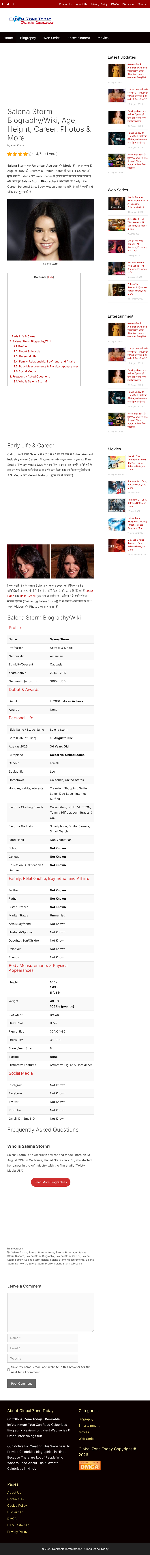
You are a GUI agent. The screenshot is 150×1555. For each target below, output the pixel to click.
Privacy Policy (99, 4)
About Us (81, 4)
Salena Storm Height (36, 1259)
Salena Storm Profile (41, 1263)
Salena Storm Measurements (67, 1259)
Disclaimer (128, 4)
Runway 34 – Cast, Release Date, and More (137, 484)
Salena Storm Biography (40, 1256)
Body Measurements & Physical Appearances (46, 366)
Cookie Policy (17, 1505)
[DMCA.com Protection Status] (90, 1469)
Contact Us (65, 4)
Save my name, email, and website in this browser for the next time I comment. (51, 1369)
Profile (20, 346)
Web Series (51, 38)
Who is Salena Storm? (30, 381)
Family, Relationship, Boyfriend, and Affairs (44, 361)
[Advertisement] (50, 72)
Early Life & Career (23, 336)
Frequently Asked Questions (29, 376)
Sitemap (143, 4)
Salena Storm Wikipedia (68, 1263)
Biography (28, 38)
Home (8, 38)
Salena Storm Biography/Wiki (30, 341)
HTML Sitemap (18, 1525)
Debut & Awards (27, 351)
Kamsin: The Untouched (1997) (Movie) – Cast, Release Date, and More (137, 463)
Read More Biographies (51, 1182)
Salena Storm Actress (41, 1252)
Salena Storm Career (68, 1256)
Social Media (25, 371)
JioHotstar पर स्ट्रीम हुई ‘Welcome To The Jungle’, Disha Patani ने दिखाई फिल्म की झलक (138, 161)
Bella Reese (28, 596)
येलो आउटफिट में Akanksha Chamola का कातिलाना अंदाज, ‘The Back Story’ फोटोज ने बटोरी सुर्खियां (137, 71)
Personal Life (25, 356)
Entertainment (79, 38)
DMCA (115, 4)
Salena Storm (19, 1252)
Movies (103, 38)
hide (50, 277)
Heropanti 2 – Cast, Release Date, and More (137, 503)
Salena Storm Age (66, 1252)
